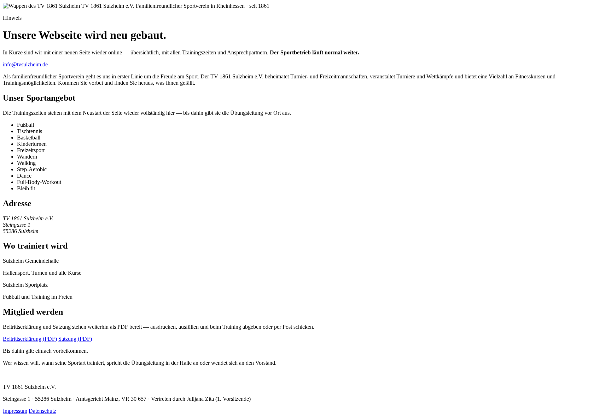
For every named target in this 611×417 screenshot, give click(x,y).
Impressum (15, 411)
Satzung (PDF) (75, 339)
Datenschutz (42, 411)
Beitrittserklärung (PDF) (30, 339)
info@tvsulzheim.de (25, 64)
